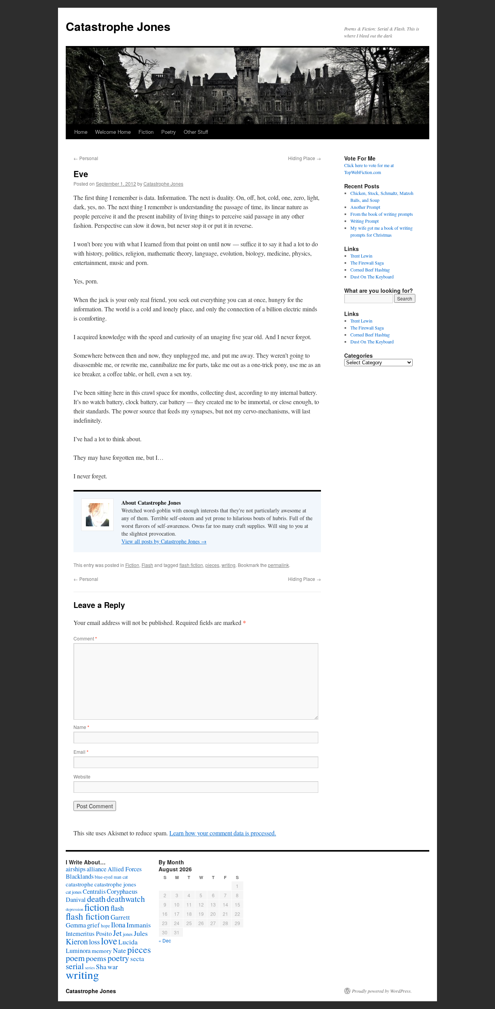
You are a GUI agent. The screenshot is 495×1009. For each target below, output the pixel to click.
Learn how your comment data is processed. (222, 833)
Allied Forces (125, 869)
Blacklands (80, 876)
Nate (119, 950)
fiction (96, 906)
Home (80, 131)
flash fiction (191, 565)
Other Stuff (196, 131)
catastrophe (79, 884)
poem (75, 957)
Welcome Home (113, 131)
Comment (85, 638)
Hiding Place (304, 158)
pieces (212, 565)
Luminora (78, 950)
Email (81, 751)
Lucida (128, 941)
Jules (141, 933)
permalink (278, 565)
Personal (85, 158)
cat (125, 877)
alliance (96, 869)
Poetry (168, 131)
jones (128, 934)
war (113, 966)
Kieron (77, 941)
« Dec (165, 940)
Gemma (76, 924)
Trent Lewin (361, 256)
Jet (117, 932)
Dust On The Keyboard (372, 276)
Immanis (138, 924)
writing (229, 565)
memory (102, 950)
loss (94, 941)
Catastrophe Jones (118, 26)
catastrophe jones (115, 884)
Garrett (120, 917)
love (109, 940)
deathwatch (126, 898)
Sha (101, 966)
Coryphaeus (122, 891)
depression (74, 909)
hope (105, 926)
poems (96, 958)
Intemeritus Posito (89, 933)
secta (137, 958)
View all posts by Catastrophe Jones (164, 541)
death (96, 898)
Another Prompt (365, 207)
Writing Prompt (364, 221)
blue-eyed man (108, 877)
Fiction (146, 131)
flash (117, 908)
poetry (118, 957)
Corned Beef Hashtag (370, 269)
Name (81, 727)
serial (75, 965)
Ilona (118, 924)
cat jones (74, 892)
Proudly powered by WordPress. (382, 991)
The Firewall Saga (367, 263)
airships (75, 868)
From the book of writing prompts (381, 214)
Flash (147, 565)
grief (93, 924)
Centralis (94, 891)
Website (81, 776)
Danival (76, 899)
